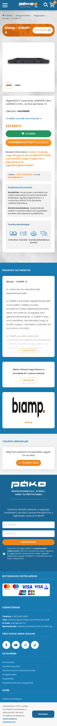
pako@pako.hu (15, 177)
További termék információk (22, 118)
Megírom (28, 380)
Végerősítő (39, 15)
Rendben (43, 714)
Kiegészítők (8, 678)
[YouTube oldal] (16, 645)
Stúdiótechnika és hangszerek (17, 682)
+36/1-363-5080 (24, 174)
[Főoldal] (28, 5)
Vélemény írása (30, 462)
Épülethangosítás (11, 666)
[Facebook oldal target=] (6, 645)
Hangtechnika (23, 15)
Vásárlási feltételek (12, 699)
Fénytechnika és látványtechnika (18, 670)
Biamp (28, 422)
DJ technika (8, 662)
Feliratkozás (28, 542)
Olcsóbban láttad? (28, 142)
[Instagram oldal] (25, 645)
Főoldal (9, 15)
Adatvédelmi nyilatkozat (10, 720)
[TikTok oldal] (35, 645)
